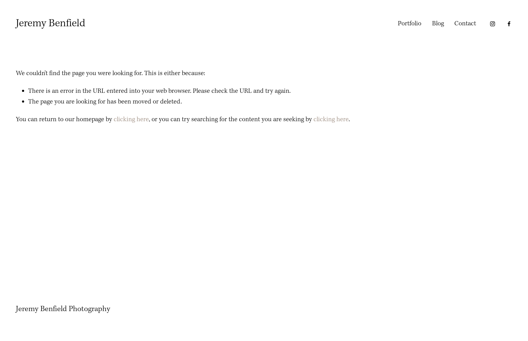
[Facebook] (509, 24)
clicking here (131, 119)
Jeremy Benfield (50, 23)
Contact (465, 23)
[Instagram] (493, 24)
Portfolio (409, 23)
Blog (438, 23)
